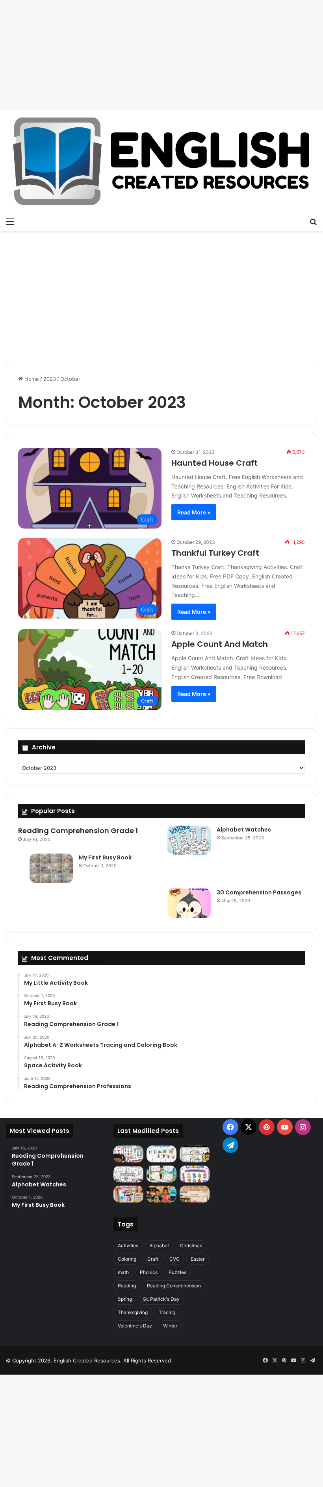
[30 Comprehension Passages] (189, 903)
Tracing (167, 1312)
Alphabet (159, 1245)
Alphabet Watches (244, 829)
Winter (170, 1326)
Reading (127, 1286)
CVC (174, 1259)
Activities (128, 1245)
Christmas (191, 1245)
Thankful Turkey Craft (215, 552)
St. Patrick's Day (161, 1299)
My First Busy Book (105, 857)
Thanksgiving (133, 1312)
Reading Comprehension (174, 1286)
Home (31, 379)
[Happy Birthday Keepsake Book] (128, 1194)
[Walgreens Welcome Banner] (195, 1194)
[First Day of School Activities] (128, 1174)
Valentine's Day (135, 1326)
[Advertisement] (161, 55)
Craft (152, 1259)
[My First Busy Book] (51, 868)
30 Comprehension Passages (259, 892)
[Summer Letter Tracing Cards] (161, 1174)
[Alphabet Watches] (189, 840)
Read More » (193, 512)
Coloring (127, 1259)
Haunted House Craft (214, 462)
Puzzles (177, 1272)
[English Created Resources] (161, 161)
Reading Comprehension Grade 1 (78, 830)
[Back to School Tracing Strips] (161, 1154)
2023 (49, 379)
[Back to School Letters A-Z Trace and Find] (195, 1154)
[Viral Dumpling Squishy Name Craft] (161, 1194)
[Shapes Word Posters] (128, 1154)
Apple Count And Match (219, 644)
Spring (125, 1299)
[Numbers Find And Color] (195, 1174)
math (123, 1272)
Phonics (149, 1272)
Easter (197, 1259)
